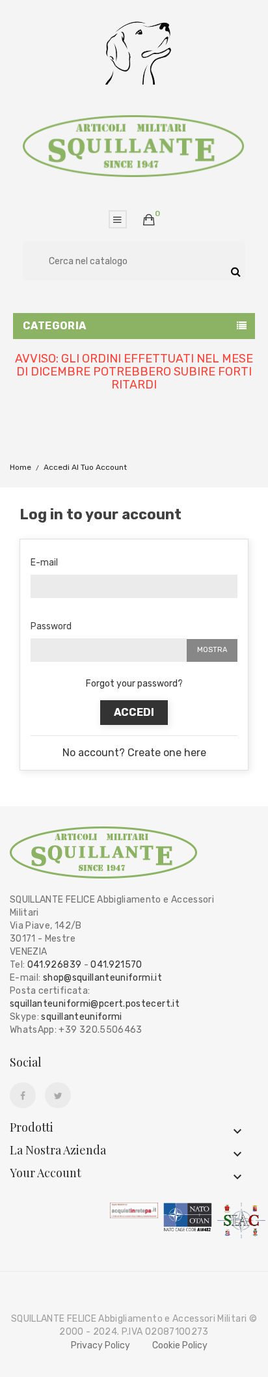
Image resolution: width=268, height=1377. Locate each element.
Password (51, 626)
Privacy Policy (100, 1345)
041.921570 (116, 964)
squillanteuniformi (81, 1016)
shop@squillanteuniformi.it (102, 977)
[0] (149, 220)
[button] (149, 220)
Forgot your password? (134, 683)
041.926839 (54, 964)
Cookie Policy (180, 1345)
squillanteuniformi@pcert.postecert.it (95, 1003)
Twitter (58, 1096)
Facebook (22, 1096)
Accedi (134, 712)
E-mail (44, 562)
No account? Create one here (134, 752)
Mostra (212, 650)
